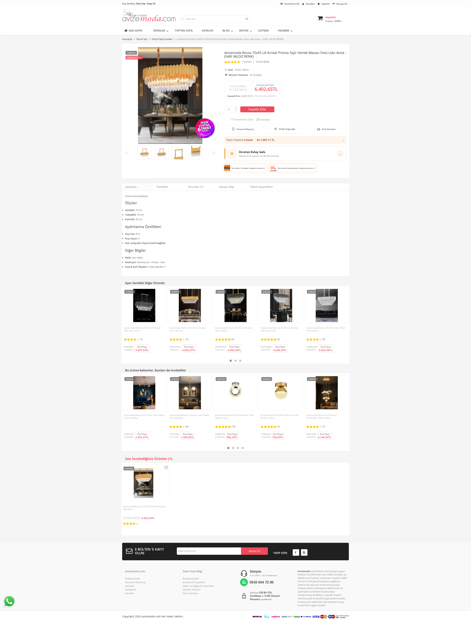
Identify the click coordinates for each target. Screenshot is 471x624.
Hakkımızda (132, 578)
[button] (285, 140)
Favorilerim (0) (291, 3)
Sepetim (325, 3)
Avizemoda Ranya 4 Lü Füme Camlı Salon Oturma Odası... (144, 416)
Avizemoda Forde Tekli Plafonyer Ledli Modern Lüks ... (280, 416)
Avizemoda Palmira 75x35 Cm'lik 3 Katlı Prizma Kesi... (325, 329)
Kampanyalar (191, 578)
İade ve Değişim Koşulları (198, 586)
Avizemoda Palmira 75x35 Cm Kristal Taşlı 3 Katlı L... (233, 329)
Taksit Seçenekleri (261, 187)
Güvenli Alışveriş (135, 582)
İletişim (129, 586)
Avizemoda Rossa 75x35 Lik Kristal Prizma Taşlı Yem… (144, 508)
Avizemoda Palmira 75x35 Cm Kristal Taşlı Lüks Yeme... (142, 329)
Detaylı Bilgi (226, 187)
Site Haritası (190, 593)
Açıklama (131, 187)
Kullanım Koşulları (194, 582)
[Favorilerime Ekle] (166, 468)
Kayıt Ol (151, 3)
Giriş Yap (140, 3)
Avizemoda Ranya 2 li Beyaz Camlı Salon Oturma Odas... (189, 416)
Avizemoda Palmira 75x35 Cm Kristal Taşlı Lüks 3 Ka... (279, 329)
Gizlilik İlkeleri (191, 589)
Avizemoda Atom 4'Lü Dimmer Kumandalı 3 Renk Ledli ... (321, 416)
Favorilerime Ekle (243, 119)
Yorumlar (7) (195, 187)
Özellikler (162, 187)
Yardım (129, 593)
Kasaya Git (342, 3)
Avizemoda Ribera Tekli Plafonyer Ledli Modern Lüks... (234, 416)
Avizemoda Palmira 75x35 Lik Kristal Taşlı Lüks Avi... (187, 329)
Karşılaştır (264, 119)
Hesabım (310, 3)
